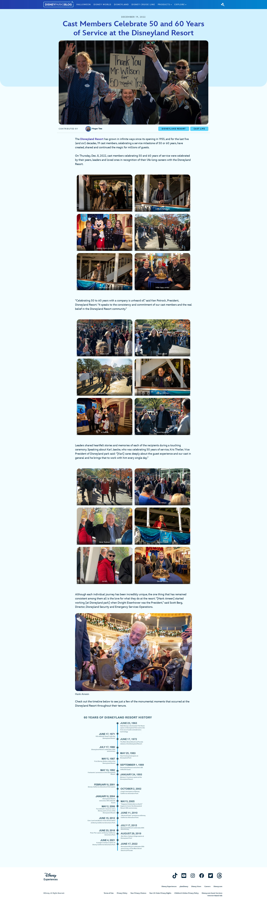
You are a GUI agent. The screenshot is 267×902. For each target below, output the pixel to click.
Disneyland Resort (91, 139)
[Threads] (219, 875)
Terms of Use (109, 893)
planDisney (184, 886)
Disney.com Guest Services (212, 893)
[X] (210, 875)
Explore (180, 4)
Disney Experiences (169, 886)
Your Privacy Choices (138, 893)
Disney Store (196, 886)
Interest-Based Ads (214, 896)
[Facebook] (201, 875)
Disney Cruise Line (143, 4)
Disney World (102, 4)
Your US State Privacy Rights (160, 893)
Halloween (83, 4)
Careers (207, 886)
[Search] (222, 4)
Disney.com (218, 886)
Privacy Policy (122, 893)
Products (164, 4)
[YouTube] (184, 875)
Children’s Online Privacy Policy (186, 893)
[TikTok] (175, 875)
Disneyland (121, 4)
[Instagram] (193, 875)
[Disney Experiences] (50, 877)
